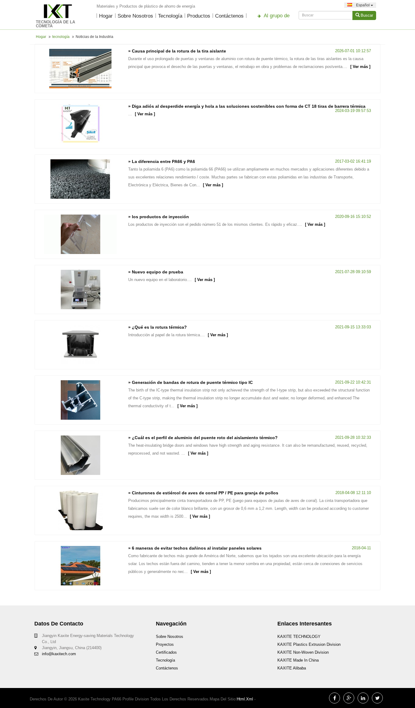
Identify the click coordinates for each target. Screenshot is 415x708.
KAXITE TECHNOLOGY (299, 636)
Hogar (106, 16)
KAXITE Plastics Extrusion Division (309, 644)
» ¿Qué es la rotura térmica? (157, 327)
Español (363, 5)
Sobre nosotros (135, 16)
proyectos (165, 644)
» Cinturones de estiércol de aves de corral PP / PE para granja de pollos (203, 492)
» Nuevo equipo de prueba (155, 271)
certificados (166, 652)
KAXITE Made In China (298, 660)
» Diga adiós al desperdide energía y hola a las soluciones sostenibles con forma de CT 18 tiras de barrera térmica (246, 106)
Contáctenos (229, 16)
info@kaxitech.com (59, 654)
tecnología (170, 16)
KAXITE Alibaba (291, 668)
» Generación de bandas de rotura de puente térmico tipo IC (190, 382)
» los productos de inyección (158, 216)
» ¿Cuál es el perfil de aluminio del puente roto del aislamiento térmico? (203, 437)
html (241, 699)
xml (249, 699)
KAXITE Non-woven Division (303, 652)
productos (198, 16)
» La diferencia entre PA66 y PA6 (161, 161)
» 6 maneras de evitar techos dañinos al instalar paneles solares (195, 548)
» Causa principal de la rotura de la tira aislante (177, 51)
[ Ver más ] (360, 66)
